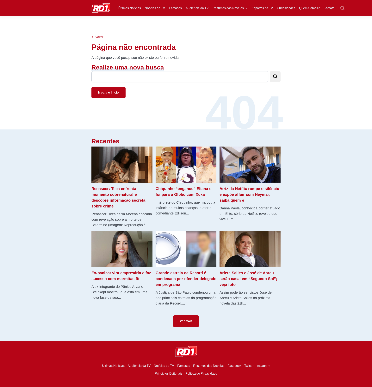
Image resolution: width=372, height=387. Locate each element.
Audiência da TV (197, 8)
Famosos (175, 8)
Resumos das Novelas (228, 8)
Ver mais (186, 321)
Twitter (248, 365)
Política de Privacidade (201, 373)
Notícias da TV (155, 8)
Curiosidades (286, 8)
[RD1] (100, 7)
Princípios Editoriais (168, 373)
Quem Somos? (309, 8)
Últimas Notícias (129, 8)
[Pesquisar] (342, 8)
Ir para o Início (108, 92)
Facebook (234, 365)
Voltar (99, 37)
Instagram (263, 365)
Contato (329, 8)
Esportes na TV (262, 8)
